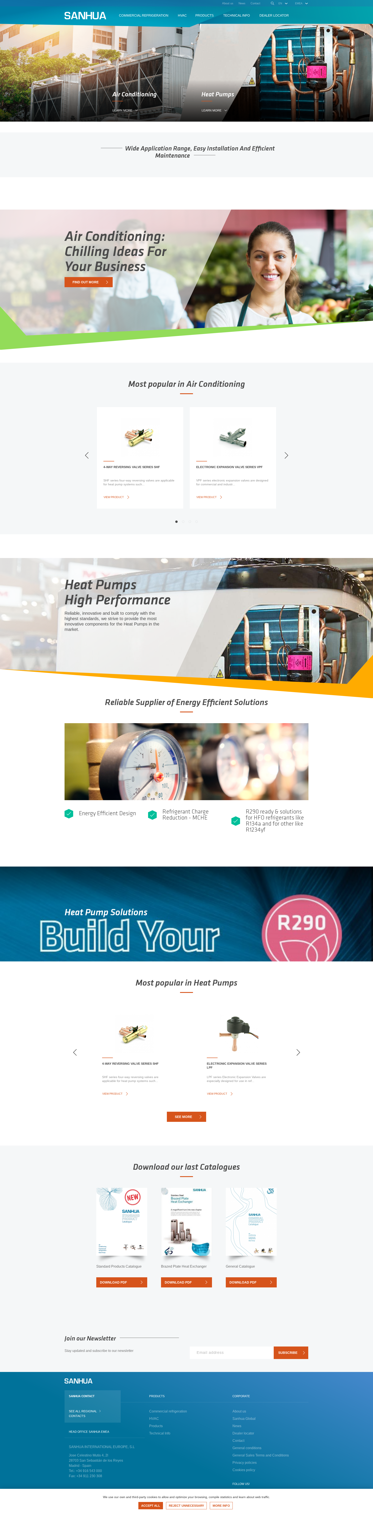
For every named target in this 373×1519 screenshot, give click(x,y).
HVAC (154, 1418)
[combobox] (283, 3)
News (236, 1426)
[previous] (87, 455)
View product (114, 497)
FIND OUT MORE (86, 282)
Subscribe (287, 1352)
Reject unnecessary (186, 1505)
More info (221, 1505)
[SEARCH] (272, 4)
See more (183, 1117)
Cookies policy (243, 1470)
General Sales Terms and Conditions (260, 1455)
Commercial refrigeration (168, 1411)
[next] (286, 455)
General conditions (246, 1448)
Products (156, 1426)
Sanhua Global (244, 1418)
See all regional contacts (83, 1413)
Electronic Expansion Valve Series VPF (229, 467)
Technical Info (159, 1433)
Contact (238, 1440)
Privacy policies (244, 1462)
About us (239, 1411)
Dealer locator (243, 1433)
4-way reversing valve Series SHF (131, 467)
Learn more (122, 110)
